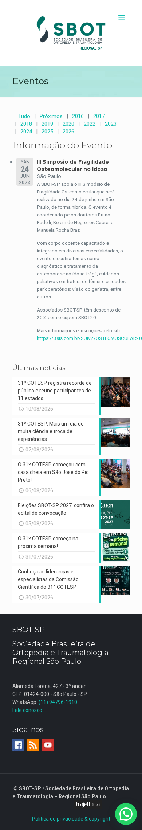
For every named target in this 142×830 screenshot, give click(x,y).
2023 (111, 124)
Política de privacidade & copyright (71, 819)
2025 (47, 131)
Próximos (51, 116)
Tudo (24, 116)
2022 (89, 124)
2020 (68, 124)
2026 (68, 131)
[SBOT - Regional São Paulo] (71, 32)
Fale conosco (27, 710)
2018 (26, 124)
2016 (78, 116)
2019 (47, 124)
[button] (126, 814)
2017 (99, 116)
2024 (26, 131)
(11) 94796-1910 (58, 702)
